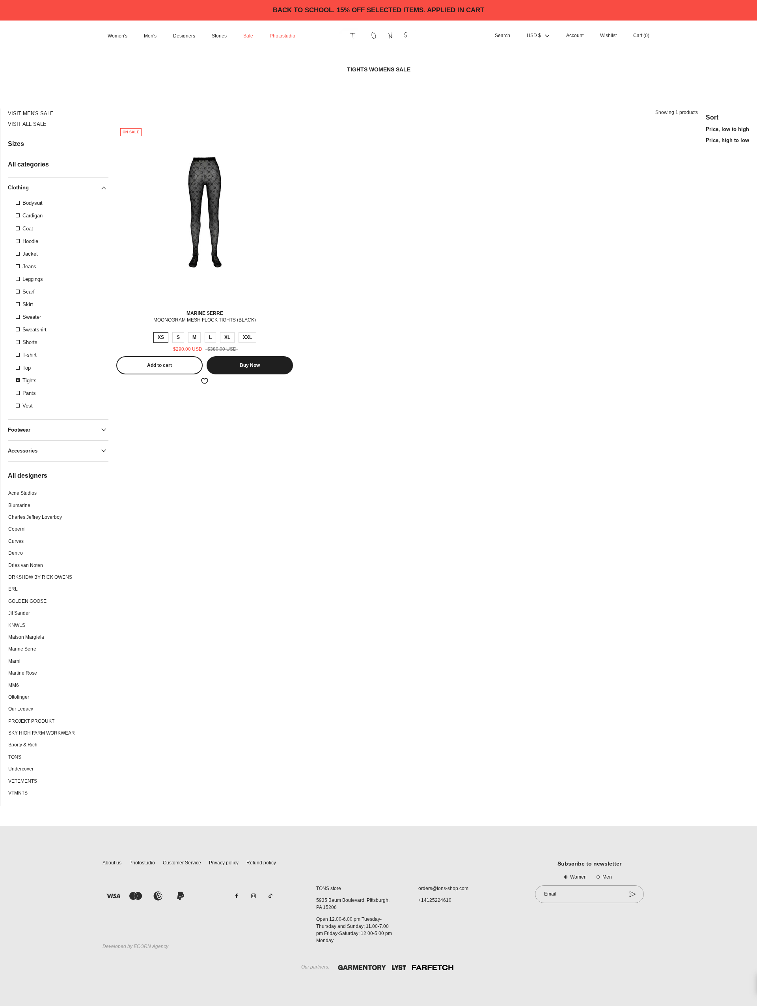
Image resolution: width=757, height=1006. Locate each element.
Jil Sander (19, 613)
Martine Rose (22, 673)
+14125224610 (434, 900)
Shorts (29, 342)
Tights (29, 380)
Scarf (28, 292)
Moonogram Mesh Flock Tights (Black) (204, 320)
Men (607, 877)
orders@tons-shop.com (443, 888)
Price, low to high (727, 129)
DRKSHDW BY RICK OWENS (40, 577)
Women (578, 877)
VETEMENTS (22, 781)
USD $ (534, 36)
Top (26, 368)
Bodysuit (32, 203)
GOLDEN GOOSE (27, 601)
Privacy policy (224, 863)
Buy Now (250, 365)
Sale (248, 36)
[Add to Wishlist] (205, 381)
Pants (29, 393)
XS (161, 337)
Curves (16, 541)
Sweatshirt (34, 330)
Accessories (22, 451)
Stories (219, 36)
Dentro (15, 553)
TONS (14, 757)
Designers (184, 36)
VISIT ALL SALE (27, 124)
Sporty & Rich (22, 745)
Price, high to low (727, 140)
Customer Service (182, 863)
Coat (27, 229)
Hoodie (30, 241)
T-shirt (29, 355)
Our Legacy (20, 709)
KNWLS (16, 625)
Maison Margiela (26, 637)
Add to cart (159, 365)
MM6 (13, 685)
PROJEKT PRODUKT (31, 721)
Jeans (29, 266)
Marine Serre (22, 649)
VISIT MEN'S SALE (31, 113)
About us (112, 863)
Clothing (18, 188)
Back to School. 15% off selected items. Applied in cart (378, 10)
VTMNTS (18, 793)
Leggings (32, 279)
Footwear (19, 430)
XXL (247, 337)
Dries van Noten (25, 565)
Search (502, 36)
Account (575, 36)
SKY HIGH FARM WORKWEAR (41, 733)
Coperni (17, 529)
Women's (117, 36)
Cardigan (32, 216)
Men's (150, 36)
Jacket (30, 254)
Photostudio (282, 36)
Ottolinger (18, 697)
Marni (14, 661)
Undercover (21, 769)
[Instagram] (253, 895)
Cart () (641, 36)
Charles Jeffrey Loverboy (35, 517)
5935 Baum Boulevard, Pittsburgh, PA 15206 (353, 904)
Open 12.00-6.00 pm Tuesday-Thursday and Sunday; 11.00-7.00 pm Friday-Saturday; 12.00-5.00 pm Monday (354, 929)
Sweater (31, 317)
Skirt (27, 304)
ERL (13, 589)
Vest (27, 406)
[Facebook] (236, 895)
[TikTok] (270, 895)
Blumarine (19, 505)
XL (227, 337)
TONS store (328, 888)
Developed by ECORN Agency (135, 946)
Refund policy (261, 863)
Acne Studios (22, 493)
